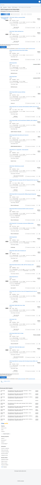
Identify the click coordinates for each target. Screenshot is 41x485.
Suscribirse (3, 377)
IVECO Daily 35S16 (3, 407)
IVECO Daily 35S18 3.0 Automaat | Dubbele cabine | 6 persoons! (22, 208)
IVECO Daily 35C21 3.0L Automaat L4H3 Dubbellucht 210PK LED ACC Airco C (24, 106)
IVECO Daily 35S (3, 394)
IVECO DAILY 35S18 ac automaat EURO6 (17, 17)
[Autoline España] (6, 1)
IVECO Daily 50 (3, 416)
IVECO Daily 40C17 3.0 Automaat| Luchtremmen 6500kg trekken (22, 223)
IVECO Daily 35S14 (13, 76)
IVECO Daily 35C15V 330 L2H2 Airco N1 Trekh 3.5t (19, 135)
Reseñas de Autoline (4, 453)
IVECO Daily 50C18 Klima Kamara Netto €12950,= (19, 50)
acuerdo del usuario (31, 48)
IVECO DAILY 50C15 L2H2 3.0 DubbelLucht (18, 250)
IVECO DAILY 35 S (13, 319)
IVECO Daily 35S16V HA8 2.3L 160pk (16, 333)
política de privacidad (21, 48)
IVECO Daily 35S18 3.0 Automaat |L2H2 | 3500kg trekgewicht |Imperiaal (23, 194)
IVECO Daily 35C (3, 397)
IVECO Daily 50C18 (13, 237)
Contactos (3, 431)
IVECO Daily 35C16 (3, 404)
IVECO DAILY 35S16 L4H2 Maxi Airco (17, 31)
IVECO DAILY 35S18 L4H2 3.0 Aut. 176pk (17, 305)
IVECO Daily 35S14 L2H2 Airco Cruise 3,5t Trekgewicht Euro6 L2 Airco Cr (23, 291)
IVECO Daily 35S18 (3, 413)
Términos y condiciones (5, 448)
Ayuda (2, 429)
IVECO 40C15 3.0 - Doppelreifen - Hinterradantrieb (19, 149)
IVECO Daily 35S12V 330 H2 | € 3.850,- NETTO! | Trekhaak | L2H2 (22, 264)
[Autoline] (1, 7)
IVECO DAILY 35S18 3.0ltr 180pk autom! (17, 347)
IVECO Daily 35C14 (13, 62)
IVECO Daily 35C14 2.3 (14, 276)
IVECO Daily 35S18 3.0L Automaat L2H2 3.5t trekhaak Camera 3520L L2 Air (24, 361)
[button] (39, 1)
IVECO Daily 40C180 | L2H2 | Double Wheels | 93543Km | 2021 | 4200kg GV (23, 120)
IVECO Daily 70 (3, 400)
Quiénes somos (3, 427)
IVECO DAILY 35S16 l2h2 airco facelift (17, 166)
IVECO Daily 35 (3, 391)
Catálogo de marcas (4, 455)
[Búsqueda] (40, 5)
